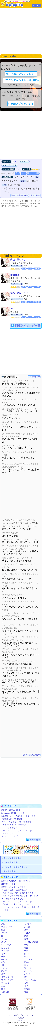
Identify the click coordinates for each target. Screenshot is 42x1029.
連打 (26, 948)
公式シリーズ (7, 977)
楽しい (4, 942)
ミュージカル (30, 980)
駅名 (26, 945)
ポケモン (28, 971)
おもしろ (5, 948)
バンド (27, 974)
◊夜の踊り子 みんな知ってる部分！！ (18, 816)
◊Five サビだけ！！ (10, 828)
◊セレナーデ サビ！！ (11, 836)
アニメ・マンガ (8, 927)
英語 (26, 986)
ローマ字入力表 (11, 862)
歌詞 (18, 173)
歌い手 (4, 971)
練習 (3, 989)
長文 (26, 939)
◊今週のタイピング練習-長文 (13, 824)
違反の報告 (35, 195)
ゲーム (4, 939)
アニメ (27, 933)
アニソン (28, 959)
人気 (26, 983)
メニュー (36, 5)
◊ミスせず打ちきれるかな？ (13, 899)
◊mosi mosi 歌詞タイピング (13, 813)
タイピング (29, 924)
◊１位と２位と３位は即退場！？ (15, 890)
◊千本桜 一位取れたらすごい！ (15, 904)
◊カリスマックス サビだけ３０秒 (16, 830)
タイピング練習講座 (12, 858)
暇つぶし (28, 968)
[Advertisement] (21, 31)
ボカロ (27, 927)
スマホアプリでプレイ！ (22, 74)
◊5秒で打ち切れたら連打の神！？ (16, 881)
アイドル (5, 968)
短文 (26, 956)
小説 (3, 962)
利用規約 (21, 1018)
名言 (26, 992)
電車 (3, 954)
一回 (26, 950)
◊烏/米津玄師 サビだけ (11, 819)
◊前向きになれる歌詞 (10, 810)
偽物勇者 (14, 275)
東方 (26, 965)
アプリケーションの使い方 (15, 866)
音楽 (26, 930)
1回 (2, 965)
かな (23, 173)
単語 (26, 977)
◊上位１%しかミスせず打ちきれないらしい (20, 895)
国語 (3, 956)
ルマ (12, 308)
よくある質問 (10, 871)
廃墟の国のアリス (19, 259)
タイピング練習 (31, 942)
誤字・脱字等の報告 (19, 195)
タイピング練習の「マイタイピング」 (21, 1015)
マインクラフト (8, 980)
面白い (27, 962)
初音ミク (5, 950)
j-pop (26, 954)
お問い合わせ (21, 1020)
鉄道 (26, 936)
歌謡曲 (27, 989)
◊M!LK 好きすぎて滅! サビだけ (16, 822)
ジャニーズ (6, 945)
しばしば (5, 992)
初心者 (4, 959)
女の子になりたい (19, 293)
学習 (3, 974)
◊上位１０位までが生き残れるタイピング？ (20, 893)
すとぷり (5, 983)
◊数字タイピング (8, 884)
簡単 (3, 930)
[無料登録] (21, 849)
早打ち (4, 933)
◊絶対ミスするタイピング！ (13, 887)
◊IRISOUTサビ (7, 833)
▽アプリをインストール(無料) (21, 80)
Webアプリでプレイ (22, 103)
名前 (3, 986)
